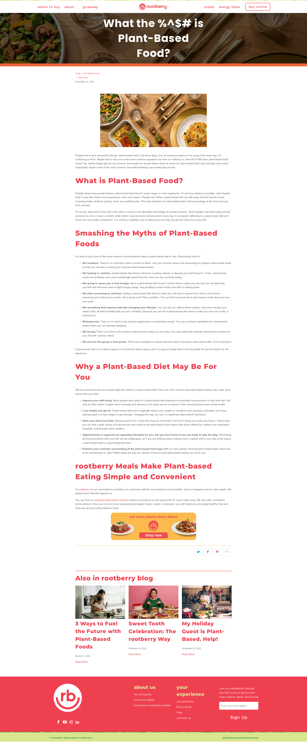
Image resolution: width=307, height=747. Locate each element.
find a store (184, 707)
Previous (83, 78)
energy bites (229, 7)
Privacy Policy (87, 738)
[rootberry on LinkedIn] (77, 722)
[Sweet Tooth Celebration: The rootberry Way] (153, 602)
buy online (258, 7)
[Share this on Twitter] (198, 552)
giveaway (90, 7)
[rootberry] (153, 7)
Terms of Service (70, 738)
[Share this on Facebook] (208, 552)
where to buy (48, 7)
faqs (179, 712)
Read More (81, 661)
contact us (184, 718)
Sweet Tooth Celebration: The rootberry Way (152, 631)
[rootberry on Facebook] (58, 722)
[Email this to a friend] (227, 552)
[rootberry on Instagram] (71, 722)
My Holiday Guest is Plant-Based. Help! (203, 631)
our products (185, 701)
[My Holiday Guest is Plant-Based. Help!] (207, 602)
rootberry (57, 738)
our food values (144, 700)
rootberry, (83, 489)
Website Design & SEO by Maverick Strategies (240, 738)
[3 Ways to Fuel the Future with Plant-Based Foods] (100, 602)
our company (143, 694)
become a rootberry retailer (152, 705)
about (70, 7)
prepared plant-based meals (110, 500)
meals (209, 7)
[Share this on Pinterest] (217, 552)
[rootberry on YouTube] (65, 722)
